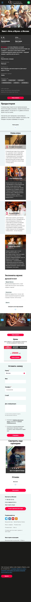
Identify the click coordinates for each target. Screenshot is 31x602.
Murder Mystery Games (19, 522)
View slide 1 (12, 468)
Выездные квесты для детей (12, 540)
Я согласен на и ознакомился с (15, 421)
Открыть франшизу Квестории (15, 508)
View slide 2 (14, 468)
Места (15, 527)
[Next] (28, 320)
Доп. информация (10, 404)
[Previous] (2, 320)
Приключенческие (7, 82)
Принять (7, 576)
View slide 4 (18, 468)
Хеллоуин (16, 82)
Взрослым (20, 80)
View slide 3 (16, 468)
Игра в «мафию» (9, 524)
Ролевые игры (17, 524)
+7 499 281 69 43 (9, 499)
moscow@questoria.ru (10, 502)
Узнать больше (15, 459)
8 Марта (22, 540)
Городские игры (9, 522)
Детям (4, 80)
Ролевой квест (8, 527)
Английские (24, 82)
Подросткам (12, 80)
